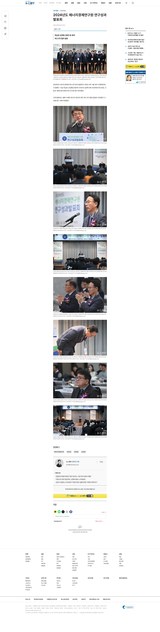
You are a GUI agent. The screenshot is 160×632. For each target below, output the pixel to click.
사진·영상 (58, 3)
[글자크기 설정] (5, 34)
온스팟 (73, 581)
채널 (120, 557)
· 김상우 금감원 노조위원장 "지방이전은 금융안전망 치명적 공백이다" (76, 482)
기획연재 (59, 587)
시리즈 (40, 3)
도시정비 (105, 561)
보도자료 (90, 578)
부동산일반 (106, 563)
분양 (104, 559)
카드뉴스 (59, 585)
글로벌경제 (28, 559)
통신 (89, 557)
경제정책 (27, 557)
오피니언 (118, 3)
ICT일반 (90, 565)
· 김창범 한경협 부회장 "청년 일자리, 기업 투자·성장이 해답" (73, 476)
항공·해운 (74, 568)
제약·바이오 (90, 563)
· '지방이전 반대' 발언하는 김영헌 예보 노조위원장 (70, 479)
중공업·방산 (75, 563)
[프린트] (5, 28)
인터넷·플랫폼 (91, 561)
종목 (58, 559)
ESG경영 (51, 3)
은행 (42, 557)
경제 (66, 3)
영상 (58, 583)
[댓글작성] (5, 22)
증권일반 (59, 568)
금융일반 (43, 565)
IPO (58, 563)
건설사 (105, 557)
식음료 (120, 559)
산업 (85, 3)
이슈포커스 (28, 585)
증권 (78, 3)
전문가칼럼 (43, 581)
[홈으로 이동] (29, 3)
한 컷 (73, 585)
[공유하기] (5, 16)
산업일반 (74, 570)
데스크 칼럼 (44, 583)
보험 (42, 559)
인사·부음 (106, 578)
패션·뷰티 (121, 561)
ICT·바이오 (94, 3)
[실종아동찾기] (129, 75)
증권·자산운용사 (60, 557)
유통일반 (121, 565)
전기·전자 (74, 559)
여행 (120, 563)
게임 (89, 559)
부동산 (103, 3)
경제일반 (27, 561)
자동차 (73, 561)
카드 (42, 561)
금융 (72, 3)
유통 (110, 3)
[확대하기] (80, 45)
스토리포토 (63, 11)
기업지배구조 (28, 587)
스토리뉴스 (28, 583)
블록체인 (59, 565)
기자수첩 (43, 585)
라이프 (45, 3)
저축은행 (43, 563)
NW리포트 (28, 581)
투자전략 (59, 561)
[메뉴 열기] (126, 3)
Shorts (58, 581)
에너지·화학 (75, 565)
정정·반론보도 (123, 578)
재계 (73, 557)
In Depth (27, 589)
